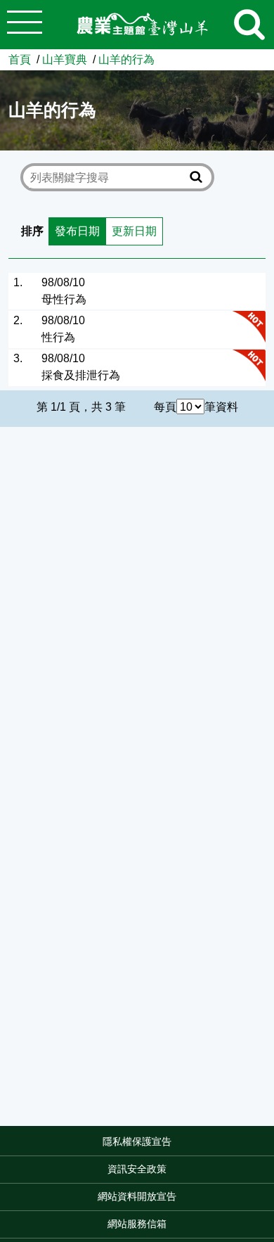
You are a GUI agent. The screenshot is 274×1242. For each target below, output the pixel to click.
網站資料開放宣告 (137, 1196)
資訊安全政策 (137, 1168)
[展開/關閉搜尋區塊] (249, 24)
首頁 (19, 59)
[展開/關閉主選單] (24, 24)
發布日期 (77, 230)
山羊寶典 (64, 59)
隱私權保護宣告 (137, 1141)
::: (270, 1145)
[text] (107, 177)
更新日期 (134, 230)
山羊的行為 (126, 59)
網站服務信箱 (137, 1223)
